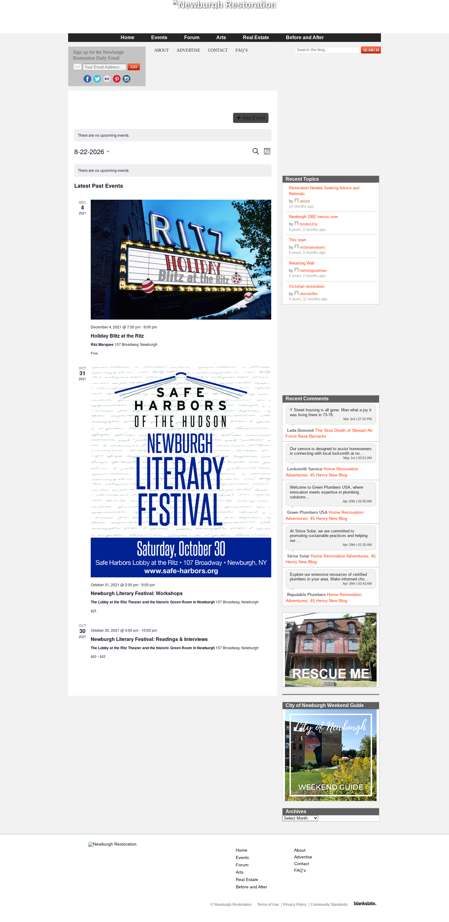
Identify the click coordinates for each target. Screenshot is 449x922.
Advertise (188, 50)
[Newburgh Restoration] (112, 844)
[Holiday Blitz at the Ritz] (181, 260)
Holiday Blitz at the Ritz (117, 335)
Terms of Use (268, 904)
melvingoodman (313, 270)
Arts (221, 37)
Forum (191, 37)
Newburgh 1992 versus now (313, 216)
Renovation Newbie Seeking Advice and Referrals (324, 191)
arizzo (305, 201)
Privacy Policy (294, 904)
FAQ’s (241, 50)
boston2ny (308, 224)
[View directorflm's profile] (296, 293)
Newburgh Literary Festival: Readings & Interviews (149, 638)
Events (159, 37)
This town (297, 240)
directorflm (308, 294)
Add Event (253, 117)
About (161, 50)
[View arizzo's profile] (296, 201)
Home (127, 37)
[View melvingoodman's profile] (296, 270)
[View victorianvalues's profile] (296, 247)
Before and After (305, 37)
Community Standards (329, 904)
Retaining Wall (301, 263)
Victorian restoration (306, 286)
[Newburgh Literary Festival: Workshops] (181, 471)
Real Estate (256, 37)
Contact (218, 50)
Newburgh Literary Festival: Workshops (137, 593)
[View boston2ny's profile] (296, 224)
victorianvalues (312, 247)
